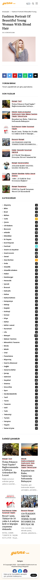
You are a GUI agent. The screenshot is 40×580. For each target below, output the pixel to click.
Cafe (20, 219)
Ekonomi (20, 229)
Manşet (20, 335)
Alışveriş (20, 205)
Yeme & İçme (20, 428)
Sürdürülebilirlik (20, 394)
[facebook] (15, 571)
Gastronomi (20, 253)
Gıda (20, 263)
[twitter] (20, 571)
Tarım (20, 401)
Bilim (20, 208)
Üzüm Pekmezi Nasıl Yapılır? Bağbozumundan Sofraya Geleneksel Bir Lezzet (23, 106)
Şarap (20, 373)
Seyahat (20, 380)
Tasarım (20, 404)
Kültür (20, 322)
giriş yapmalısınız (26, 87)
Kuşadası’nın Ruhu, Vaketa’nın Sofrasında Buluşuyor (24, 120)
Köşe (20, 318)
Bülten (20, 215)
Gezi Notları (20, 260)
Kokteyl (20, 311)
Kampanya (20, 301)
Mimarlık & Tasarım (20, 342)
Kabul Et (34, 575)
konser (20, 315)
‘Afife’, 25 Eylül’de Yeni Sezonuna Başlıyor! (21, 180)
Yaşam (20, 425)
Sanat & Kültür (20, 370)
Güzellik (20, 267)
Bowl (20, 212)
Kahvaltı (20, 291)
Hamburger (20, 277)
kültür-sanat (20, 325)
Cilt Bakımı (20, 226)
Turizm (20, 418)
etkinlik (20, 232)
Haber (20, 274)
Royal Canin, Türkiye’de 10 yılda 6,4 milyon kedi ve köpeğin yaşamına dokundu (24, 133)
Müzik (20, 349)
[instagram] (25, 571)
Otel (20, 353)
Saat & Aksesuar (20, 363)
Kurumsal (20, 329)
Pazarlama (20, 356)
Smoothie (20, 387)
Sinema (20, 383)
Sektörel (20, 377)
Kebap (20, 305)
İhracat (20, 287)
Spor (20, 390)
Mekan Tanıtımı (20, 339)
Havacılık (20, 280)
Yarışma (20, 421)
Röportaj (20, 359)
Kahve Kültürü (20, 298)
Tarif (20, 397)
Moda (20, 346)
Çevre (20, 222)
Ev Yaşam (20, 239)
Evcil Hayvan (20, 243)
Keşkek (20, 308)
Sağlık (20, 366)
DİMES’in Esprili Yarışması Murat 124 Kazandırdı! (23, 190)
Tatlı (20, 411)
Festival (20, 246)
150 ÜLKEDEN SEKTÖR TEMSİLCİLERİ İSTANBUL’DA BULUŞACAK (24, 144)
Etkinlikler (20, 236)
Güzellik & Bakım (20, 270)
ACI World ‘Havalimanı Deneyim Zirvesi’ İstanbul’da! (24, 156)
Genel (20, 256)
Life (20, 332)
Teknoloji (20, 414)
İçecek (20, 284)
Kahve (20, 294)
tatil (20, 408)
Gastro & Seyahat (20, 250)
